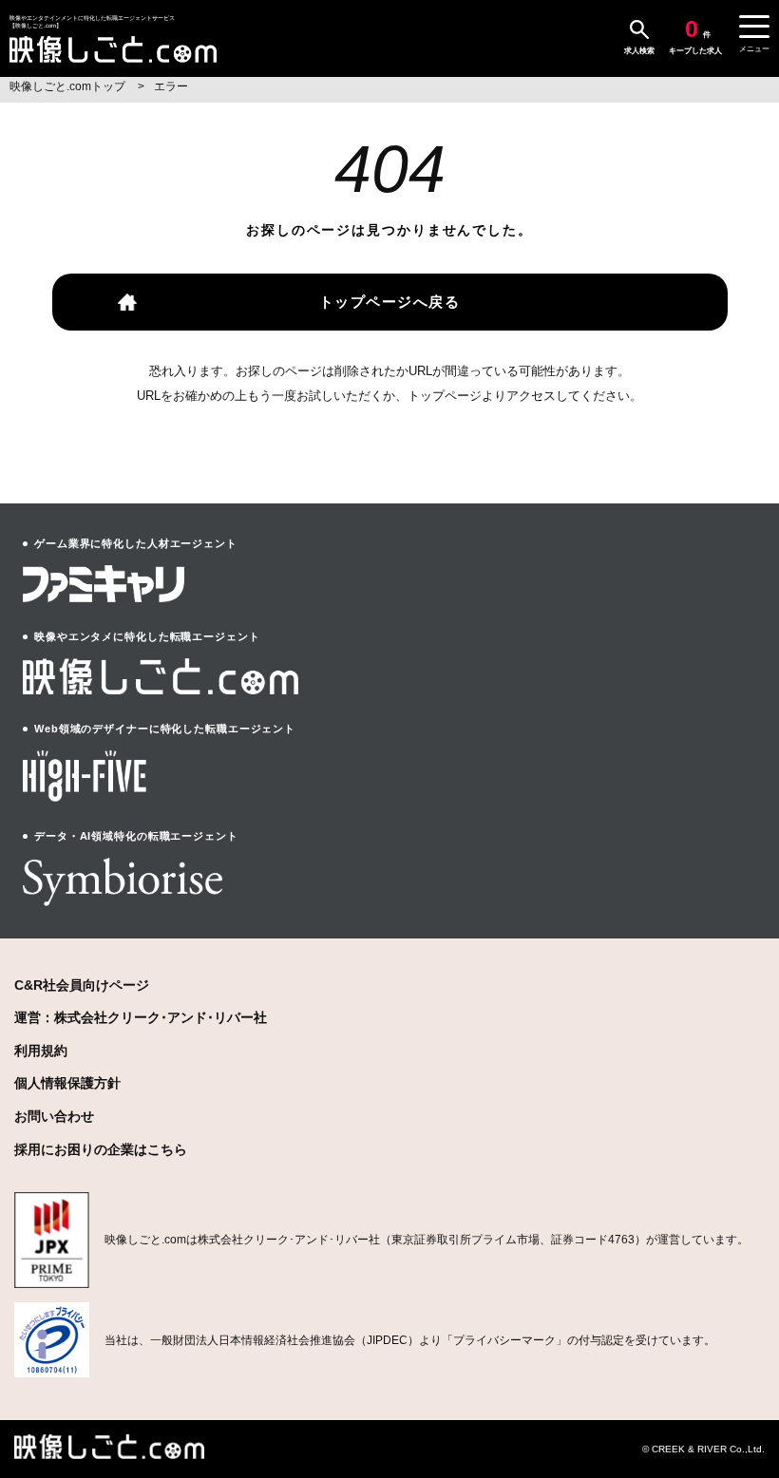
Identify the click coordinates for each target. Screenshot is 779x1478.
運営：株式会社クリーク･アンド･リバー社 (140, 1017)
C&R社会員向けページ (81, 985)
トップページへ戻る (390, 302)
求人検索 (639, 51)
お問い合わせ (54, 1116)
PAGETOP (735, 1393)
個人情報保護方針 (67, 1082)
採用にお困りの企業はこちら (100, 1149)
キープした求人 (695, 36)
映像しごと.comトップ (69, 86)
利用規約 (40, 1050)
